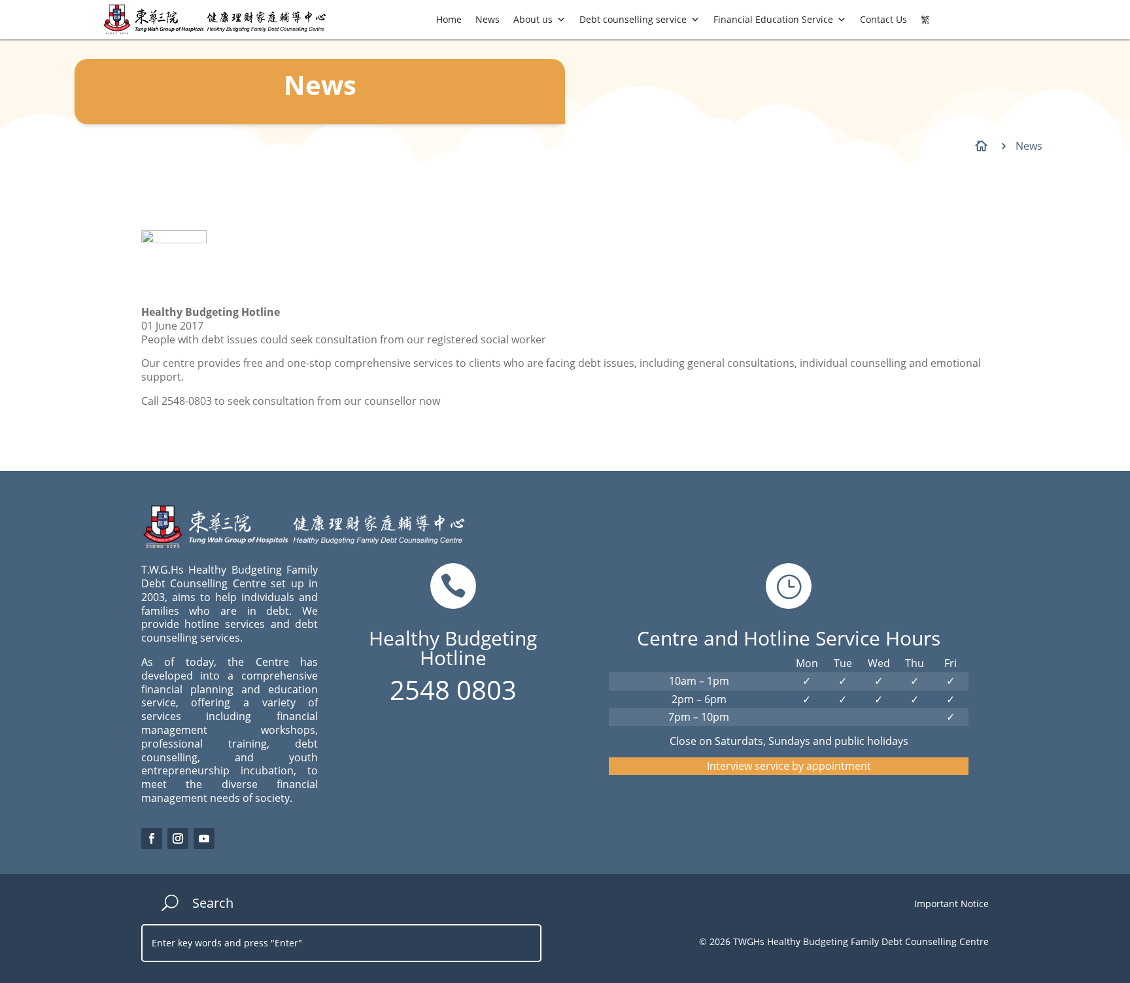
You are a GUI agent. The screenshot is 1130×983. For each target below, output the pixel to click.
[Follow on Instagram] (177, 838)
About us (533, 19)
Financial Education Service (773, 19)
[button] (561, 19)
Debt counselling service (633, 19)
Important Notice (951, 903)
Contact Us (883, 19)
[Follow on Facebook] (151, 838)
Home (449, 19)
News (487, 19)
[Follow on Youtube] (204, 838)
